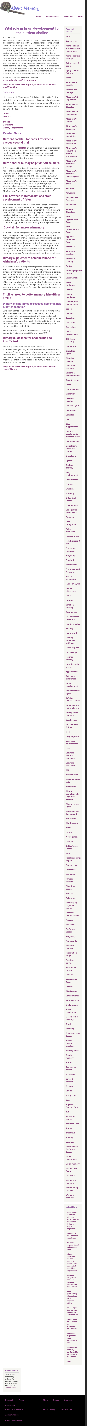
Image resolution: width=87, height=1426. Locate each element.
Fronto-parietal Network (73, 570)
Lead (68, 748)
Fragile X (70, 560)
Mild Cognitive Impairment (72, 812)
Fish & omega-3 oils (73, 542)
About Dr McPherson (14, 1409)
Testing (69, 1128)
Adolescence (71, 41)
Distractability (72, 441)
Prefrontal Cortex (70, 930)
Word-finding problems (72, 1189)
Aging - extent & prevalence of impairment (73, 49)
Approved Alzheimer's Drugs (71, 239)
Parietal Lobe (72, 865)
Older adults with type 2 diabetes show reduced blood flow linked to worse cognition (73, 1220)
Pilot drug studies (70, 887)
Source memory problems (70, 1043)
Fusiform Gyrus (73, 584)
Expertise (70, 517)
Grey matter (71, 612)
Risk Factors (71, 991)
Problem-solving (70, 961)
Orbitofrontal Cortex (72, 847)
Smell (68, 1024)
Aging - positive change (73, 57)
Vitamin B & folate (71, 1169)
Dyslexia (70, 460)
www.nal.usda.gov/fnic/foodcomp (19, 80)
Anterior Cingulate (70, 210)
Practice (69, 920)
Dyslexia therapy (70, 466)
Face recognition (71, 523)
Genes (68, 595)
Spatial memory (70, 1056)
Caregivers (70, 318)
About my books (12, 1414)
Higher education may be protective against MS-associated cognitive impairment (72, 1262)
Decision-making (70, 399)
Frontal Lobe (71, 564)
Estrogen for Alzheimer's (71, 511)
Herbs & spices (72, 647)
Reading (69, 975)
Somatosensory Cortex (73, 1034)
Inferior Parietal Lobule (73, 699)
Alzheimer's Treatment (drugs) (71, 164)
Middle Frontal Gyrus (72, 805)
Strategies (70, 1074)
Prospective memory (71, 968)
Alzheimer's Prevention (71, 142)
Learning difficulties (71, 764)
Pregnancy (71, 936)
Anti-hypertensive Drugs (72, 219)
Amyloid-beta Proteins (72, 198)
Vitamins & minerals (71, 1181)
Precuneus (70, 924)
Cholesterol (71, 346)
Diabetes (70, 415)
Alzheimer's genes (71, 182)
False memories (70, 530)
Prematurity (71, 941)
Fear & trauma (72, 536)
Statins (69, 1062)
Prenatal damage (70, 947)
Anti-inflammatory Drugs (72, 229)
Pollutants (70, 898)
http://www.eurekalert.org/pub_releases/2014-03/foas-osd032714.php (29, 367)
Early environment (72, 473)
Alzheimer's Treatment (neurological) (72, 174)
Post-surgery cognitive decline (71, 905)
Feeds (21, 1400)
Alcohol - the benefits (71, 83)
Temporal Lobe (72, 1123)
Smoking (70, 1028)
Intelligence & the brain (72, 714)
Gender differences (71, 589)
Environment (72, 505)
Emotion (70, 489)
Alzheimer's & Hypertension (72, 113)
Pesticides (70, 874)
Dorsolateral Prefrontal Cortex (71, 449)
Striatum (70, 1086)
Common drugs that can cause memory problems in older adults (72, 1281)
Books (56, 1400)
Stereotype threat (71, 1068)
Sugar (68, 1100)
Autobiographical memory (74, 271)
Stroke (69, 1091)
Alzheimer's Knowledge (71, 134)
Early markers (72, 479)
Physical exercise (69, 880)
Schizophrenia (72, 996)
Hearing (69, 628)
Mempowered (52, 16)
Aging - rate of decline (72, 64)
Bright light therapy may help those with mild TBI (72, 1311)
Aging (68, 78)
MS (67, 770)
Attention (70, 246)
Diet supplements (72, 425)
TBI (67, 1112)
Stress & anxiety (69, 1080)
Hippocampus (72, 652)
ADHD (68, 36)
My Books (68, 16)
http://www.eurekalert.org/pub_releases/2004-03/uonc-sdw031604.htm (29, 85)
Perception (71, 869)
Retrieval (70, 986)
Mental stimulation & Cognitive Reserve (72, 795)
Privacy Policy (49, 1409)
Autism (69, 266)
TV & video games (70, 1117)
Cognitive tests (72, 380)
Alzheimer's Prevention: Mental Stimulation (71, 152)
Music (68, 827)
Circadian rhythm (70, 359)
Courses (68, 1400)
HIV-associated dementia (72, 618)
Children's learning (70, 340)
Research (9, 1400)
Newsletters (10, 1405)
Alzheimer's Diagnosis (71, 127)
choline (6, 121)
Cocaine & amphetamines (73, 374)
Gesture (69, 600)
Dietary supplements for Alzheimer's (73, 434)
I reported (21, 147)
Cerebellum (71, 327)
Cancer (69, 309)
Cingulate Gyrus (70, 352)
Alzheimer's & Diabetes (72, 105)
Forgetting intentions (71, 549)
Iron (68, 732)
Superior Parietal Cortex (72, 1105)
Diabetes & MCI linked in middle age (72, 1235)
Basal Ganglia (72, 278)
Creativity (70, 394)
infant (6, 113)
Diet (68, 419)
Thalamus (70, 1133)
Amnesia (70, 188)
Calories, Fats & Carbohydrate (73, 303)
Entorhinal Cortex (71, 499)
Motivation (71, 818)
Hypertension (72, 671)
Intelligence (71, 720)
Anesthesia (71, 204)
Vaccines (70, 1142)
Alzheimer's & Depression (72, 98)
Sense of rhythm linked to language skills (73, 1246)
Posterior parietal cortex (72, 914)
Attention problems (70, 252)
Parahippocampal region (74, 859)
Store (80, 16)
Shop (45, 1400)
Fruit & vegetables (71, 577)
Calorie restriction (70, 295)
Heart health (71, 633)
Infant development (72, 684)
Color (68, 384)
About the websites (13, 1420)
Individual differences (71, 677)
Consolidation (72, 389)
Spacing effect (72, 1050)
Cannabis (70, 313)
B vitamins (8, 124)
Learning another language (70, 756)
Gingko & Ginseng (70, 606)
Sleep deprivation (71, 1010)
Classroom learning (70, 366)
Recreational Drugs (71, 980)
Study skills (71, 1095)
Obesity (69, 841)
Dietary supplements (13, 127)
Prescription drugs (71, 954)
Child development (72, 333)
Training (70, 1137)
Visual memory (73, 1164)
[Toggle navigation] (3, 23)
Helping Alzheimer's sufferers (71, 640)
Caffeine (69, 289)
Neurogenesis (72, 837)
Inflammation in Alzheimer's (72, 706)
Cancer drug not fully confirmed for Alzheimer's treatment (73, 1352)
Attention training (70, 260)
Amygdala (70, 193)
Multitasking (72, 823)
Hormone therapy (70, 658)
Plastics (69, 893)
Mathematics (72, 774)
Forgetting (71, 555)
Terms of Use (66, 1409)
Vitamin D (70, 1175)
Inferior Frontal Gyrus (73, 692)
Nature (69, 832)
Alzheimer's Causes (71, 120)
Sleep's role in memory (72, 1018)
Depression (71, 410)
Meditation (71, 786)
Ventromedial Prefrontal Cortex (72, 1149)
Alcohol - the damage (71, 91)
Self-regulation (72, 1000)
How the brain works (72, 665)
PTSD (68, 853)
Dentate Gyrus (72, 405)
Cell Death (70, 322)
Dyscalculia (71, 456)
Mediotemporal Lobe (73, 780)
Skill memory (72, 1005)
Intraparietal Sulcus (72, 725)
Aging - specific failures (72, 71)
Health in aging (73, 624)
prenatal (7, 116)
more (69, 1361)
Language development (72, 742)
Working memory (70, 1196)
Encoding (70, 493)
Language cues (73, 736)
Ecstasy (69, 484)
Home (38, 16)
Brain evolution (70, 283)
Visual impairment (71, 1158)
